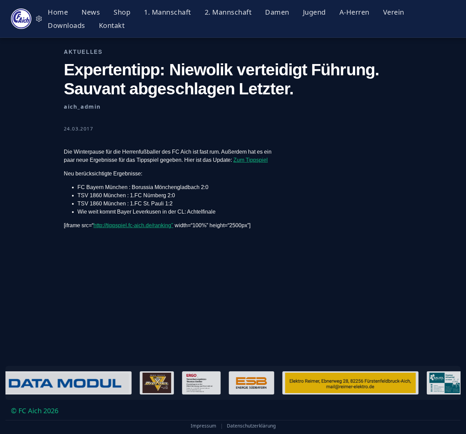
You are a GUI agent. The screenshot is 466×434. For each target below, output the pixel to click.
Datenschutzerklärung (251, 426)
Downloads (66, 25)
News (91, 12)
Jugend (314, 12)
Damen (277, 12)
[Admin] (39, 19)
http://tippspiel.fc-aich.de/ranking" (133, 225)
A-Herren (354, 12)
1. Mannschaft (167, 12)
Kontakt (112, 25)
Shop (122, 12)
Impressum (203, 426)
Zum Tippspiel (250, 160)
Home (58, 12)
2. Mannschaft (228, 12)
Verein (393, 12)
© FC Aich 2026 (34, 410)
